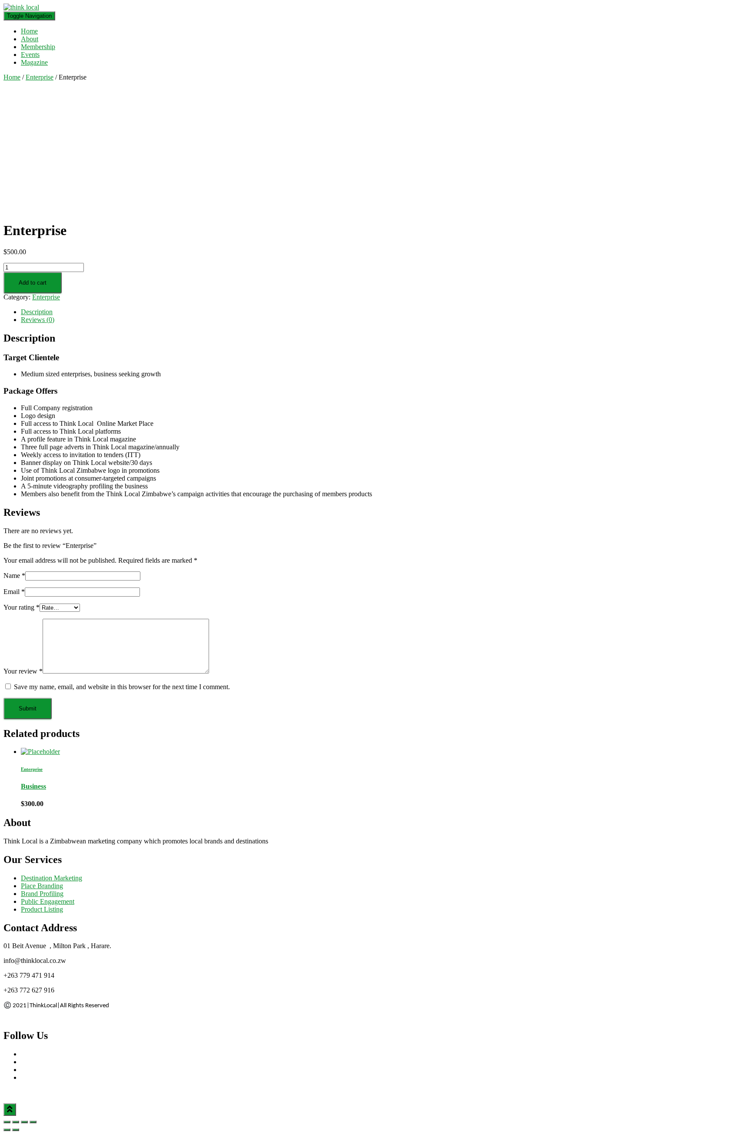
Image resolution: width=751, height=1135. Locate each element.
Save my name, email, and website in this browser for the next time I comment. (122, 686)
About (29, 39)
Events (30, 54)
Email (14, 591)
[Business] (40, 751)
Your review (23, 671)
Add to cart (33, 282)
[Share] (15, 1122)
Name (14, 575)
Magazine (34, 62)
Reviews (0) (37, 319)
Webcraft (56, 1092)
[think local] (21, 7)
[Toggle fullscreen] (24, 1122)
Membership (38, 46)
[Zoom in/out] (33, 1122)
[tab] (384, 312)
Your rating (21, 607)
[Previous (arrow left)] (6, 1129)
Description (37, 311)
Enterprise (39, 77)
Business (33, 786)
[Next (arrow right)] (15, 1129)
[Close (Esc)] (6, 1122)
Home (29, 31)
